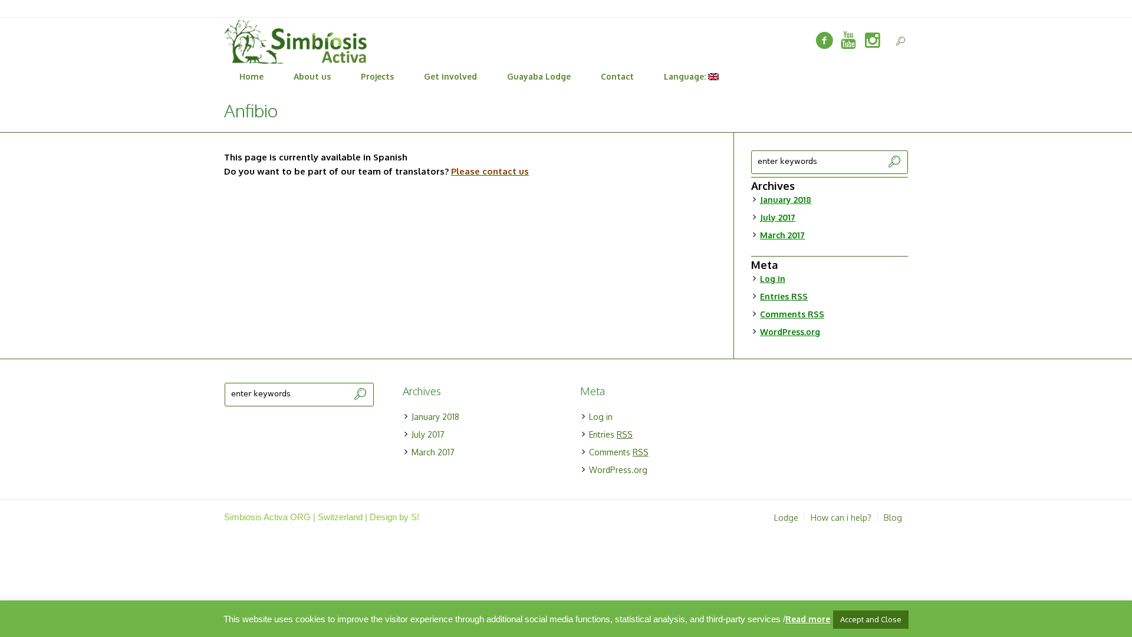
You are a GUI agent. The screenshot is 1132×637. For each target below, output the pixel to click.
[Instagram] (872, 41)
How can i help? (841, 518)
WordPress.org (790, 332)
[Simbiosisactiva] (848, 41)
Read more (807, 619)
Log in (772, 279)
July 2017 (777, 217)
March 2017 (782, 235)
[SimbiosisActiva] (824, 41)
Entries (784, 296)
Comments (792, 314)
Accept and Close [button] (870, 619)
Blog (893, 518)
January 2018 (785, 200)
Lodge (786, 518)
